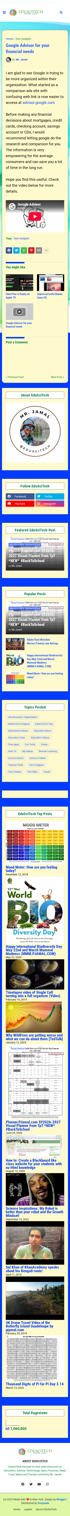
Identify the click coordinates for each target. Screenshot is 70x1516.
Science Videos (37, 758)
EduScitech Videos (18, 730)
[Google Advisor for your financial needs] (19, 311)
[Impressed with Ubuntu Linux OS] (50, 282)
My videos (27, 751)
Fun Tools (30, 744)
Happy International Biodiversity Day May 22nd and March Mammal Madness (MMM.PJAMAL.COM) (45, 661)
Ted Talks (32, 771)
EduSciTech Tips (44, 724)
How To (12, 751)
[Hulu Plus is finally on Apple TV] (19, 282)
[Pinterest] (31, 250)
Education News (42, 730)
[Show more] (46, 250)
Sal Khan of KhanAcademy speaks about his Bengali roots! (32, 1269)
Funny (44, 744)
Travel (46, 771)
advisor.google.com (39, 102)
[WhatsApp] (24, 250)
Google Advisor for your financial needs (19, 324)
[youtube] (39, 1484)
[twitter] (31, 1484)
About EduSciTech (46, 1509)
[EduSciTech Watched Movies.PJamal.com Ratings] (15, 644)
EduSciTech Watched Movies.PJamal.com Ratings (42, 641)
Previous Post (16, 377)
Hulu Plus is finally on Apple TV (18, 295)
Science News (16, 758)
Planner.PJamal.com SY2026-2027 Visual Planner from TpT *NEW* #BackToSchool (32, 556)
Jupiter (28, 1509)
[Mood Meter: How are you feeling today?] (15, 678)
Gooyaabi (43, 1503)
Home (9, 39)
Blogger (61, 1499)
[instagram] (47, 1484)
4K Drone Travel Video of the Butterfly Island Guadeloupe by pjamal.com (29, 1326)
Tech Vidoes (14, 771)
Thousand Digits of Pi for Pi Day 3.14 (35, 1384)
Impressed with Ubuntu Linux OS (49, 295)
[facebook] (23, 1484)
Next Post (56, 377)
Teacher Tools (15, 765)
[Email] (39, 250)
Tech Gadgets (23, 39)
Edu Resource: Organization (22, 717)
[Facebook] (9, 250)
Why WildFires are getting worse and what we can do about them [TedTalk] (34, 1037)
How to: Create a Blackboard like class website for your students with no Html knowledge (34, 1164)
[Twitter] (16, 250)
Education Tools (16, 737)
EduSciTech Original (18, 724)
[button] (4, 12)
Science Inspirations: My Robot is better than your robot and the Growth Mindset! (34, 1212)
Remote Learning (48, 751)
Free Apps (13, 744)
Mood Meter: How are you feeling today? (45, 675)
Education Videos (40, 737)
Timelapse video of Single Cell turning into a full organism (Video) (33, 994)
